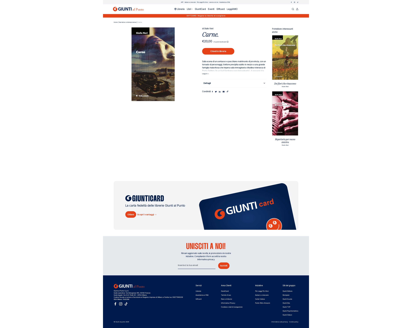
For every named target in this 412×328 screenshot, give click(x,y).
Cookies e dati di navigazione (231, 307)
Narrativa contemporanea (127, 22)
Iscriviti (223, 265)
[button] (190, 9)
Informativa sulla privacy (279, 322)
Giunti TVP (286, 307)
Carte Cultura (260, 299)
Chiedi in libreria (218, 51)
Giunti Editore (287, 291)
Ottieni (130, 214)
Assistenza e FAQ (202, 295)
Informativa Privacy (228, 303)
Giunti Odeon (287, 315)
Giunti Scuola (287, 299)
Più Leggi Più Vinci (262, 291)
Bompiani (286, 295)
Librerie (198, 291)
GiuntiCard (225, 291)
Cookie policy (293, 322)
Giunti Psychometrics (290, 311)
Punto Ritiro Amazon (262, 303)
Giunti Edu (286, 303)
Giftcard (198, 299)
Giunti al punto (120, 322)
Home (116, 22)
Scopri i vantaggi (145, 214)
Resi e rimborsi (226, 299)
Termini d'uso (226, 295)
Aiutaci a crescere (262, 295)
